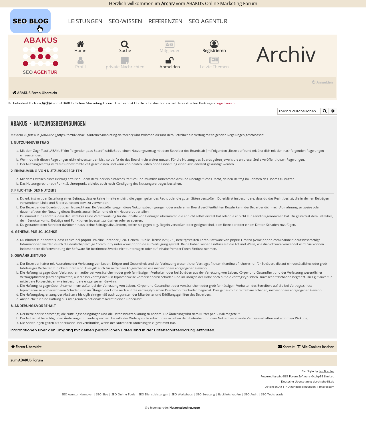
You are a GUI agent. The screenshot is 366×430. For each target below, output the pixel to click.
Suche (125, 50)
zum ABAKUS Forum (27, 360)
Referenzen (165, 21)
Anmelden (170, 66)
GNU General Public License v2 (143, 240)
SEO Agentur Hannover (77, 394)
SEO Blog (102, 394)
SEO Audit (251, 394)
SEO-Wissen (125, 21)
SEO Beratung (205, 394)
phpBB (281, 376)
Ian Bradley (326, 371)
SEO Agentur (208, 21)
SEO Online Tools (123, 394)
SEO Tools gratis (272, 394)
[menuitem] (322, 82)
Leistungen (85, 21)
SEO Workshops (182, 394)
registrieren (225, 103)
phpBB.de (327, 381)
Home (80, 50)
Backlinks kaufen (229, 394)
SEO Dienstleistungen (153, 394)
